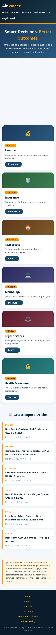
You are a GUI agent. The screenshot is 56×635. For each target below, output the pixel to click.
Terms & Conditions (28, 616)
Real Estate (39, 12)
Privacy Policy (28, 621)
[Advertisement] (28, 88)
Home (5, 12)
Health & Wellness (17, 383)
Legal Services (14, 336)
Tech (49, 12)
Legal (5, 18)
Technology (12, 292)
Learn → (12, 350)
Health (13, 18)
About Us (28, 601)
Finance (14, 12)
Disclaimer (28, 611)
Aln (11, 6)
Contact (28, 606)
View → (12, 258)
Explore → (13, 164)
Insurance (26, 12)
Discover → (14, 302)
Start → (12, 397)
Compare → (14, 211)
